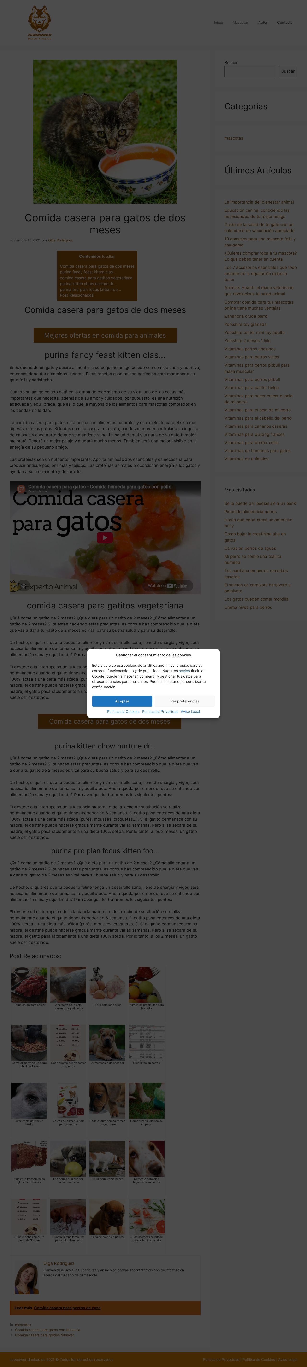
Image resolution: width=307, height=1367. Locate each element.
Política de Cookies (123, 711)
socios (184, 670)
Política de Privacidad (160, 711)
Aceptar (122, 701)
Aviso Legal (190, 711)
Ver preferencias (185, 701)
